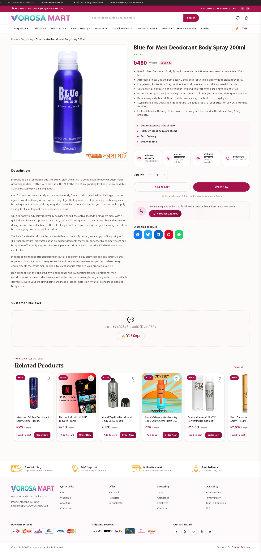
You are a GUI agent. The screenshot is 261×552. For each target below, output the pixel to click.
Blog (62, 492)
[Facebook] (176, 531)
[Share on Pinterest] (169, 234)
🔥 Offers (241, 28)
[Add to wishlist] (48, 378)
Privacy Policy (207, 8)
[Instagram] (193, 531)
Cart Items (162, 503)
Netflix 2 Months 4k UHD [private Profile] (73, 419)
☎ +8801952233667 (21, 8)
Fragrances (21, 28)
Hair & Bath (58, 28)
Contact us (66, 508)
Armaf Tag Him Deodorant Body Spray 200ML (117, 419)
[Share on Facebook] (138, 234)
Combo (205, 28)
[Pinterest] (202, 531)
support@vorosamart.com (33, 505)
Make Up (101, 28)
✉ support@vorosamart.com (48, 8)
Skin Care (39, 28)
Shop (160, 492)
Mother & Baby (147, 28)
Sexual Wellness (122, 28)
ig (248, 8)
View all (240, 367)
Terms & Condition (216, 503)
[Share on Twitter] (148, 234)
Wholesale (65, 498)
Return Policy (223, 8)
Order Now (221, 187)
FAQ (235, 8)
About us (65, 503)
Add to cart (24, 435)
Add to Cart (162, 187)
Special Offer (116, 503)
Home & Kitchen (186, 28)
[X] (185, 531)
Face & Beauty (80, 28)
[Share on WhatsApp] (179, 234)
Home (14, 39)
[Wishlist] (237, 18)
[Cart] (246, 18)
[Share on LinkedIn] (158, 234)
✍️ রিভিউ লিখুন (131, 336)
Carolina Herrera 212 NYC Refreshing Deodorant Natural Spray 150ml (202, 419)
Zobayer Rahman (241, 547)
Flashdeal (114, 492)
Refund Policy (213, 492)
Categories (163, 498)
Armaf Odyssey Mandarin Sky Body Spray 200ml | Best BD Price (161, 419)
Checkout (162, 508)
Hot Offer (114, 498)
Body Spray (27, 39)
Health (167, 28)
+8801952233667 (167, 213)
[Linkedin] (210, 531)
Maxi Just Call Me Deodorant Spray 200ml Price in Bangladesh (32, 419)
